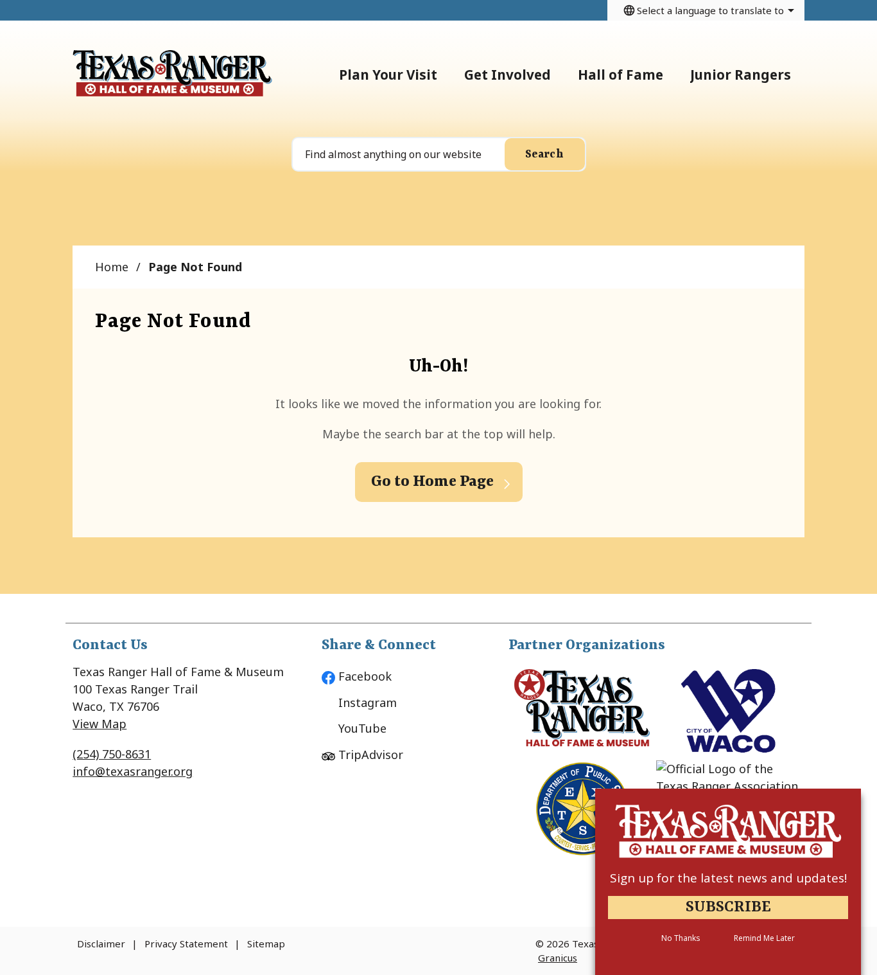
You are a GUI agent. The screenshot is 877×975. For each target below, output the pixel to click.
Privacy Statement (186, 943)
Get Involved (507, 75)
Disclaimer (101, 943)
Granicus (557, 957)
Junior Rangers (740, 75)
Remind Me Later (764, 938)
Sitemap (266, 943)
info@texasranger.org (133, 771)
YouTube (362, 728)
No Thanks (680, 938)
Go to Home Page (432, 482)
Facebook (365, 676)
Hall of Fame (620, 75)
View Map (99, 723)
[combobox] (705, 10)
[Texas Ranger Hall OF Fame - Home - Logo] (172, 73)
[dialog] (728, 882)
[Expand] (450, 73)
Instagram (367, 702)
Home (111, 266)
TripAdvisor (370, 754)
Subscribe (728, 908)
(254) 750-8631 (112, 754)
